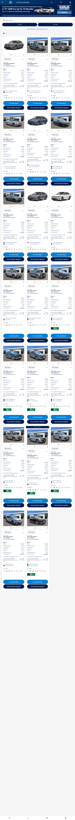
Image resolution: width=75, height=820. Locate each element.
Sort (21, 24)
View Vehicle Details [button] (14, 107)
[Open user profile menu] (70, 2)
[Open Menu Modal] (2, 2)
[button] (5, 11)
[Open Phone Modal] (51, 2)
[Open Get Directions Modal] (61, 2)
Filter (56, 24)
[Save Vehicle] (23, 59)
